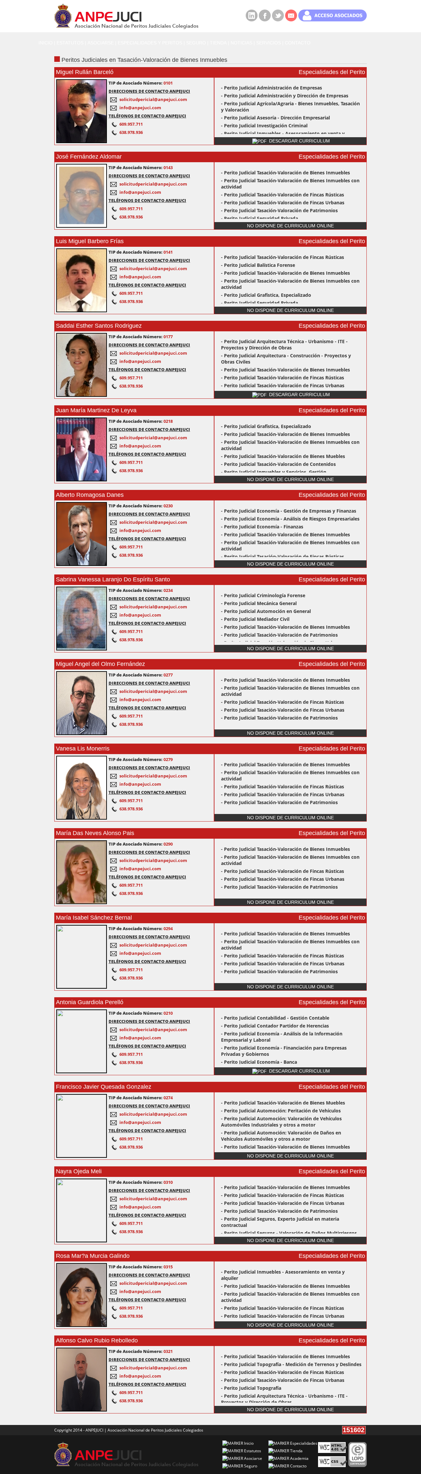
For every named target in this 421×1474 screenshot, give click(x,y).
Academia (299, 1458)
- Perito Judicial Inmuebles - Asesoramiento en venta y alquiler (283, 1275)
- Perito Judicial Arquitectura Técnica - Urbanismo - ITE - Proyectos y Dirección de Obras (284, 344)
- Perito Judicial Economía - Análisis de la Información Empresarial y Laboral (281, 1036)
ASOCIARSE (100, 42)
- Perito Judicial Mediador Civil (255, 619)
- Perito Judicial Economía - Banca (259, 1062)
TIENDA (218, 42)
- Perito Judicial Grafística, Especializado (266, 295)
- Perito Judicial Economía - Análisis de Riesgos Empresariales (290, 519)
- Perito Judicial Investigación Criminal (264, 125)
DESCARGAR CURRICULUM (299, 140)
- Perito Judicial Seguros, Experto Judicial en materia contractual (280, 1222)
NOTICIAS (241, 42)
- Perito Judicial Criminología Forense (263, 595)
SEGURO (196, 42)
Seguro (250, 1466)
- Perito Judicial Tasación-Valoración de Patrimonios (279, 210)
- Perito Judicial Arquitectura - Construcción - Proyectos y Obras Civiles (286, 358)
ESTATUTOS (70, 42)
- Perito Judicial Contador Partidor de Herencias (275, 1026)
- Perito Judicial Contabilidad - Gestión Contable (275, 1018)
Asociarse (252, 1458)
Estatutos (252, 1451)
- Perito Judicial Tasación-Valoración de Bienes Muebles (283, 456)
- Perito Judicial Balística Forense (258, 265)
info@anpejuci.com (140, 108)
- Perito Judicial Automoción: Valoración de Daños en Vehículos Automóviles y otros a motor (281, 1136)
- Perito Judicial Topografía (251, 1388)
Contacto (298, 1466)
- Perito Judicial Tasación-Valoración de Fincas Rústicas (282, 194)
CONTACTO (297, 42)
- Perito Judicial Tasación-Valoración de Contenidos (278, 464)
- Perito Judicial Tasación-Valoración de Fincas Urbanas (282, 202)
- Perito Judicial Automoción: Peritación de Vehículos (281, 1110)
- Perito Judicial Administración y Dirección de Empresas (284, 95)
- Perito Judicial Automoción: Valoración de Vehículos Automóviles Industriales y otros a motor (281, 1121)
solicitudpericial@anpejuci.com (153, 99)
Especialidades (303, 1443)
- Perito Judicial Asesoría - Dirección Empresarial (275, 117)
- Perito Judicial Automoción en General (266, 611)
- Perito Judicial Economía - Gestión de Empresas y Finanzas (288, 511)
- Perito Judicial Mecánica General (259, 603)
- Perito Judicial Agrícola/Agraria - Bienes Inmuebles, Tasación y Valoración (290, 106)
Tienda (296, 1451)
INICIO (45, 42)
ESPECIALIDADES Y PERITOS (150, 42)
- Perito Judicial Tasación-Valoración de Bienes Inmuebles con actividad (290, 183)
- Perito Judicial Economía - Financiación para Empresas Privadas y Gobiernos (284, 1051)
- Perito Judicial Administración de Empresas (271, 88)
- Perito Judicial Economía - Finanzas (262, 526)
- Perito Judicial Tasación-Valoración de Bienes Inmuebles (285, 172)
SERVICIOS (268, 42)
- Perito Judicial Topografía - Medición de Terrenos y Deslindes (291, 1364)
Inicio (248, 1443)
